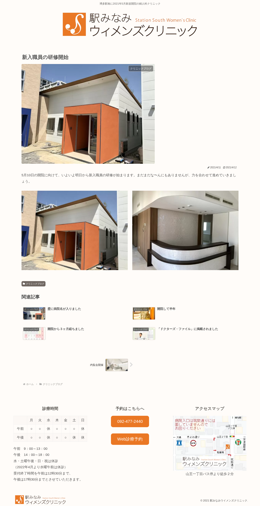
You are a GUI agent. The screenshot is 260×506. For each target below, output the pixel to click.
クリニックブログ (35, 283)
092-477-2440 (130, 421)
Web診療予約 (130, 439)
